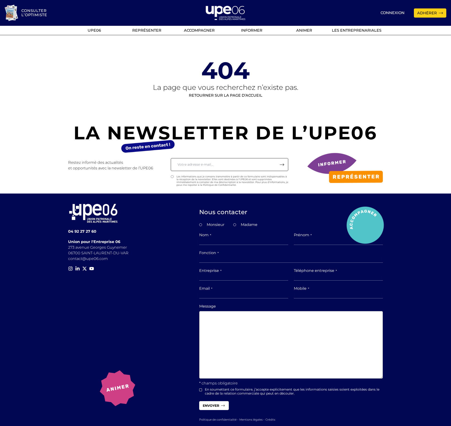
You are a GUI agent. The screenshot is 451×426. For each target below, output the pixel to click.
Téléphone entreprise (315, 270)
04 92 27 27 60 (82, 231)
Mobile (301, 288)
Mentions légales (251, 419)
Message (207, 306)
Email (205, 288)
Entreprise (210, 270)
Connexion (392, 13)
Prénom (303, 235)
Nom (205, 235)
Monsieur (215, 224)
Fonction (209, 253)
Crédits (270, 419)
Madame (249, 224)
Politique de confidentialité (218, 419)
